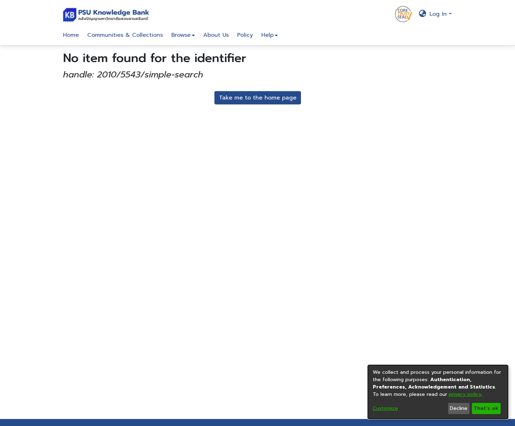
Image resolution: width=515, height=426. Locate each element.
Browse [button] (181, 35)
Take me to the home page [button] (257, 98)
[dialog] (438, 392)
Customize (385, 408)
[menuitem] (183, 35)
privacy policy (465, 394)
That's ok (486, 408)
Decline (458, 408)
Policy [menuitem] (245, 35)
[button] (107, 14)
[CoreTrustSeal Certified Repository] (403, 13)
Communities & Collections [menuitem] (125, 35)
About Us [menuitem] (216, 35)
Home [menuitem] (71, 35)
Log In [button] (439, 14)
